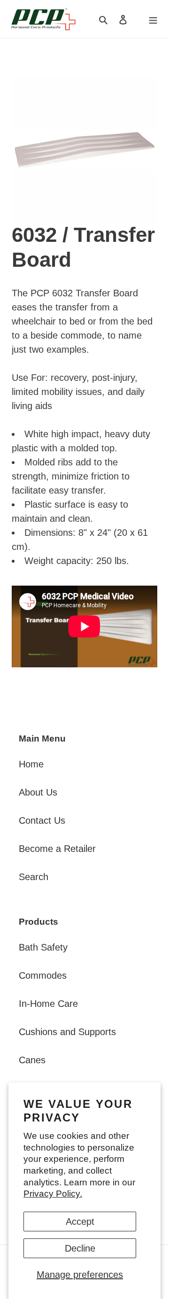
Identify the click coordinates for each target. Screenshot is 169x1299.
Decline (80, 1248)
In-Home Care (48, 1003)
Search (33, 877)
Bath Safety (43, 947)
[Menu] (153, 19)
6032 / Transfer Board (83, 247)
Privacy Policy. (52, 1193)
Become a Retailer (57, 848)
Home (31, 764)
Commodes (43, 975)
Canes (32, 1060)
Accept (80, 1221)
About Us (38, 792)
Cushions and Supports (67, 1032)
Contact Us (42, 820)
